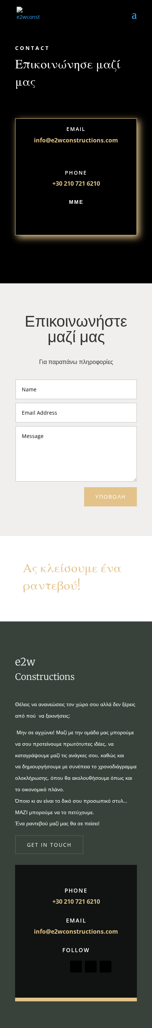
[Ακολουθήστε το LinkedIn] (105, 967)
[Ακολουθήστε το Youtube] (98, 219)
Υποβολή (110, 496)
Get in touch (49, 844)
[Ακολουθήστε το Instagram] (83, 219)
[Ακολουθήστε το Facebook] (54, 219)
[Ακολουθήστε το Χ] (69, 219)
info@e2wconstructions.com (76, 931)
